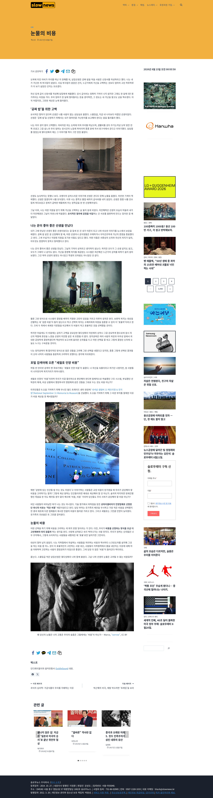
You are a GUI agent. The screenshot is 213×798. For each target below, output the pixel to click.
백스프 (33, 40)
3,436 (160, 289)
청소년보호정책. (119, 792)
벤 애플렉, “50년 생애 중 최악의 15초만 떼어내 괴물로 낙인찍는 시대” (159, 264)
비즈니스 (151, 582)
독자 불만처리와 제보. (165, 792)
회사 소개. (55, 782)
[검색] (168, 648)
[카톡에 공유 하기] (57, 71)
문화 (145, 257)
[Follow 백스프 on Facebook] (33, 674)
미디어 (150, 257)
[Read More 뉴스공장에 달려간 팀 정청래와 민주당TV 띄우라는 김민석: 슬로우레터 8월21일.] (160, 435)
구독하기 (153, 513)
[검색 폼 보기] (181, 5)
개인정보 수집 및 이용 (163, 503)
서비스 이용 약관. (101, 792)
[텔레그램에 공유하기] (62, 71)
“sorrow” (115, 634)
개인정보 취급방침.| (137, 792)
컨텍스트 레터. (149, 446)
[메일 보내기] (68, 71)
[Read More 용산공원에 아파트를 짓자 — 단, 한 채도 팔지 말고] (160, 400)
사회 (32, 27)
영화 (155, 257)
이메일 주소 (152, 478)
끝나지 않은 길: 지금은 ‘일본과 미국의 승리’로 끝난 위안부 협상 (47, 738)
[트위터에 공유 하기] (52, 71)
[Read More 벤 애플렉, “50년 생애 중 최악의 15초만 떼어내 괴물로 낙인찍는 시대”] (160, 246)
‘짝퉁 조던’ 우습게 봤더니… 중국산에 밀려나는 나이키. (159, 587)
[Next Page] (170, 289)
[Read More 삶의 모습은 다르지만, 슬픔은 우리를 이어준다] (160, 536)
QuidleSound (61, 668)
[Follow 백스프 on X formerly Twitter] (37, 674)
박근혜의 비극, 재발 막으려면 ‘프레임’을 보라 (113, 685)
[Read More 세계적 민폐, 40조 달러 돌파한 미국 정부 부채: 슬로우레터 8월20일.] (160, 605)
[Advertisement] (159, 156)
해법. (142, 4)
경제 (150, 222)
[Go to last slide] (38, 734)
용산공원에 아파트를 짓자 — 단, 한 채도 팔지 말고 (158, 417)
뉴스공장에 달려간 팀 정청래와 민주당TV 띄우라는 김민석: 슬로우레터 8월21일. (159, 453)
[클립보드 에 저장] (73, 71)
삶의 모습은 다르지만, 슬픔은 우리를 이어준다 (158, 553)
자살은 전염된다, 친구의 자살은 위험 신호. (158, 382)
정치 (156, 446)
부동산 (146, 412)
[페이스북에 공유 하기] (47, 71)
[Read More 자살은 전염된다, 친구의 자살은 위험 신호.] (160, 366)
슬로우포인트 (148, 377)
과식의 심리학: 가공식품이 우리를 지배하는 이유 (52, 685)
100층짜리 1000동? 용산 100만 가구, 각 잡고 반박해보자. (159, 228)
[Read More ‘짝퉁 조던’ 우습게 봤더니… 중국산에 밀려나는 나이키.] (160, 571)
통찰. (145, 222)
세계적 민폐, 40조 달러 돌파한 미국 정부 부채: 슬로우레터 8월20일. (159, 623)
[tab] (78, 760)
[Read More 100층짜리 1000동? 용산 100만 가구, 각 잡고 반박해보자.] (160, 211)
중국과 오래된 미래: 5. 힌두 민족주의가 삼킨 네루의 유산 (116, 736)
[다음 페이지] (126, 734)
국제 (145, 547)
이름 (150, 490)
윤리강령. (150, 792)
